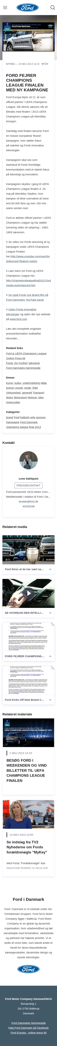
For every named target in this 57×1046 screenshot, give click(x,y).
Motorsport (20, 397)
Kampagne (12, 422)
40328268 (28, 506)
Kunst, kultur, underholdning (23, 383)
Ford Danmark (29, 422)
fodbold (24, 417)
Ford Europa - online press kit (29, 1032)
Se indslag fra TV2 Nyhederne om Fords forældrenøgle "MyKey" (27, 847)
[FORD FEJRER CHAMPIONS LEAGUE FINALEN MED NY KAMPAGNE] (28, 637)
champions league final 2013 (23, 427)
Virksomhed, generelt (19, 392)
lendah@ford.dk (28, 501)
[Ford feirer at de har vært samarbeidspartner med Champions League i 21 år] (28, 549)
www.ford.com (18, 319)
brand (9, 417)
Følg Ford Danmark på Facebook (28, 1027)
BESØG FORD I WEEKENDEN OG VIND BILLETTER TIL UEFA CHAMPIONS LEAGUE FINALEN (27, 770)
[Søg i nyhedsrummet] (52, 7)
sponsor (41, 417)
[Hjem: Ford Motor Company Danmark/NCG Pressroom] (27, 7)
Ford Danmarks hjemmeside (23, 368)
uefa (32, 417)
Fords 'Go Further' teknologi (23, 363)
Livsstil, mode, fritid (26, 387)
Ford (16, 417)
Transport (38, 392)
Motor (9, 397)
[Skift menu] (5, 7)
